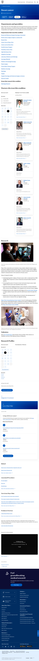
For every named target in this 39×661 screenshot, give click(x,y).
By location (3, 96)
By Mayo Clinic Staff (5, 383)
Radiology (3, 71)
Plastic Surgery (4, 64)
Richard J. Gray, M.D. (27, 217)
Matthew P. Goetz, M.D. (26, 181)
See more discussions (8, 455)
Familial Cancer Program (6, 47)
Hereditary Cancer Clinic (6, 49)
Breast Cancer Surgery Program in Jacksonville (11, 37)
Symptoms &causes (4, 17)
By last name (3, 105)
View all (2, 378)
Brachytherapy (4, 486)
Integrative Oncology (6, 54)
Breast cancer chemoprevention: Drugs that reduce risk (11, 467)
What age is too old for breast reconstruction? (11, 448)
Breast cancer (7, 10)
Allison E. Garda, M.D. (27, 142)
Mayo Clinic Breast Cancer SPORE (10, 304)
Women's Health (5, 78)
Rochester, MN (5, 98)
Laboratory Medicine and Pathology (9, 56)
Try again (19, 546)
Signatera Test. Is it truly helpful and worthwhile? (12, 438)
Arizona (2, 374)
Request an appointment (7, 390)
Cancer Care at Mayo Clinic (7, 42)
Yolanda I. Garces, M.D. (27, 122)
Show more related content (6, 472)
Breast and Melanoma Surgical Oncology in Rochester (13, 35)
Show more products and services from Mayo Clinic (10, 516)
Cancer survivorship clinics (7, 44)
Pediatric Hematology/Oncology (8, 61)
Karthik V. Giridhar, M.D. (26, 164)
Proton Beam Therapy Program (8, 66)
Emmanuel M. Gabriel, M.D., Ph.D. (27, 101)
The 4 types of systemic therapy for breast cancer (10, 499)
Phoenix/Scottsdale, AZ (7, 102)
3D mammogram (4, 480)
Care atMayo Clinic (24, 17)
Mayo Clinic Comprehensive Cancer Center (11, 300)
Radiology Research (5, 83)
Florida (2, 375)
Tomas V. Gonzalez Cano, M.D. (26, 198)
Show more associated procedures (7, 488)
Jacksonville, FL (6, 100)
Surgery (3, 73)
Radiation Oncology (5, 68)
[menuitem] (4, 17)
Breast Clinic (4, 40)
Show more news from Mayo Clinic (7, 505)
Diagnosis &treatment (11, 17)
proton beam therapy (32, 290)
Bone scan (3, 483)
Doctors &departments (17, 17)
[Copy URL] (26, 544)
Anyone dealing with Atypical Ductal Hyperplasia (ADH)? (13, 427)
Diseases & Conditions (6, 6)
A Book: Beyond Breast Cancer (6, 513)
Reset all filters (4, 128)
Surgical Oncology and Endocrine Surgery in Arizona (13, 76)
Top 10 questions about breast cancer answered (10, 496)
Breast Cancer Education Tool (6, 470)
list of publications (8, 334)
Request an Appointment (7, 13)
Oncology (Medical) (5, 59)
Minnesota (3, 377)
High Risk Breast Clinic (6, 52)
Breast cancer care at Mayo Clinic (7, 385)
